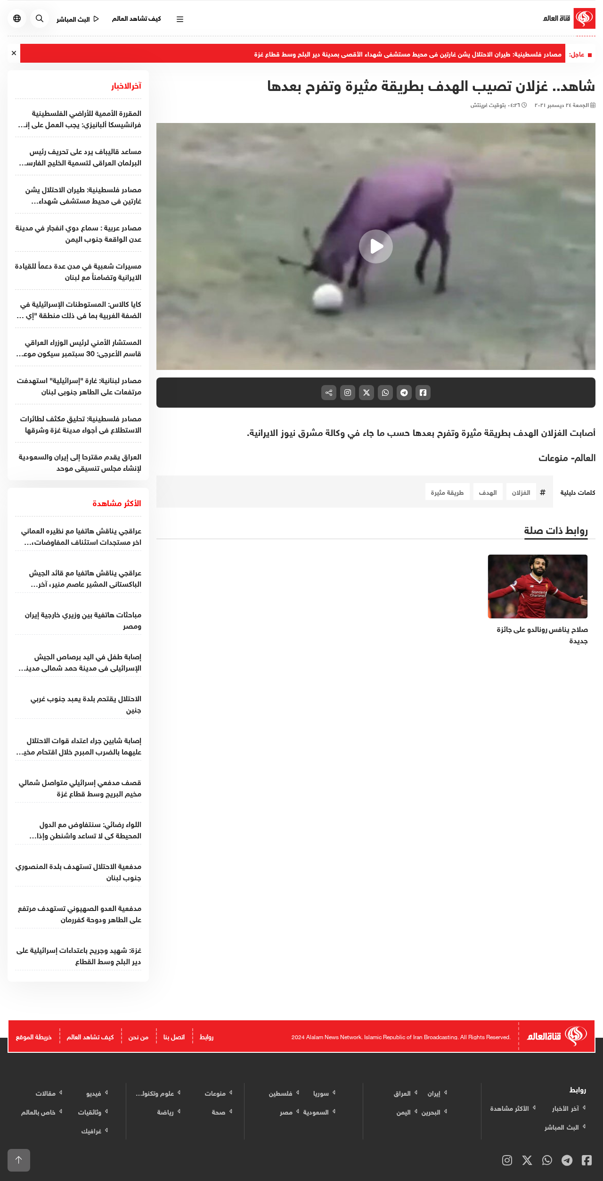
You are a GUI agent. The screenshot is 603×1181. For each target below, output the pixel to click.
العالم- (583, 456)
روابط (206, 1036)
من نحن (138, 1036)
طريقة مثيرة (447, 491)
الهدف (488, 491)
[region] (375, 246)
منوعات (553, 456)
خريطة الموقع (34, 1036)
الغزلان (521, 491)
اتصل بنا (174, 1036)
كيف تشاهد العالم (137, 17)
